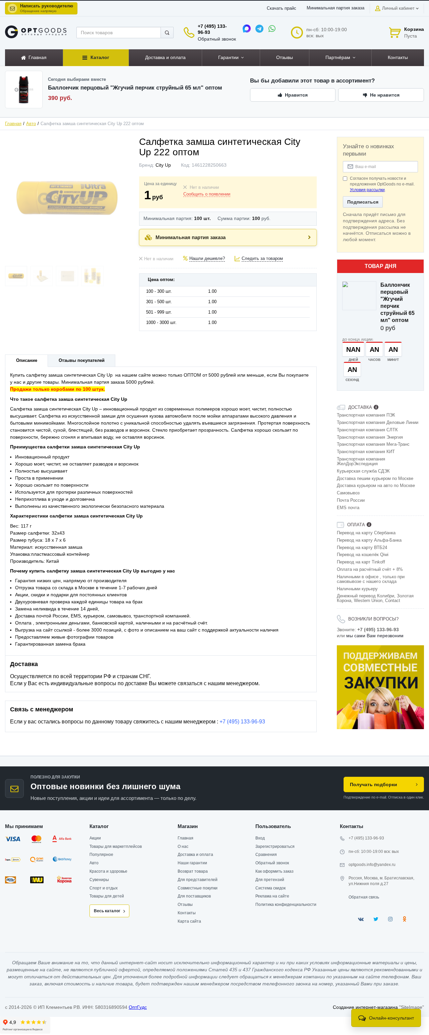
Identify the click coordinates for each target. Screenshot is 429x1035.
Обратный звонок (217, 39)
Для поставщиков (194, 896)
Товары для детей (106, 896)
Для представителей (198, 879)
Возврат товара (193, 871)
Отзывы (185, 904)
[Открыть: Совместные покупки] (380, 687)
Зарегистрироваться (275, 846)
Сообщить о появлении (206, 194)
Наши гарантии (192, 863)
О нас (183, 846)
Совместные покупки (198, 888)
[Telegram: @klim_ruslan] (259, 28)
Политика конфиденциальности (285, 904)
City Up (163, 165)
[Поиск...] (167, 32)
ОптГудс (138, 1007)
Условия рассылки (367, 189)
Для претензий (269, 879)
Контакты (187, 913)
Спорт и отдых (103, 888)
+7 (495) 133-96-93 (242, 721)
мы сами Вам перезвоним (375, 635)
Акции (95, 838)
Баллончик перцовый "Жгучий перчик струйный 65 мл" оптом (397, 302)
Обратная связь (364, 897)
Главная (13, 123)
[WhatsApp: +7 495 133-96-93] (272, 28)
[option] (380, 687)
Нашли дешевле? (207, 258)
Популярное (101, 854)
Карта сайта (189, 921)
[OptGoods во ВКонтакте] (361, 919)
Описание (26, 360)
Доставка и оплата (195, 854)
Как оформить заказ (274, 871)
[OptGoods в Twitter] (375, 919)
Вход (260, 838)
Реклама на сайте (272, 896)
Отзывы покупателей (82, 360)
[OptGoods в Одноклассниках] (404, 919)
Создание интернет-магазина (365, 1007)
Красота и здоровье (108, 871)
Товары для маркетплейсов (115, 846)
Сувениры (99, 879)
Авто (31, 123)
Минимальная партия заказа (335, 8)
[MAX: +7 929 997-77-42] (246, 28)
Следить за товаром (262, 258)
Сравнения (266, 854)
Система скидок (270, 888)
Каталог (99, 826)
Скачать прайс (281, 8)
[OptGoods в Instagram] (390, 919)
